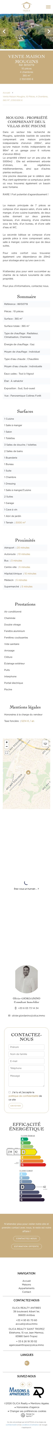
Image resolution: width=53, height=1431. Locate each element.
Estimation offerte (26, 1246)
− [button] (7, 746)
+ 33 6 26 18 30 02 (26, 1341)
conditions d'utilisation (30, 1425)
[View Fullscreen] (7, 753)
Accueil (6, 93)
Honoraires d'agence (28, 1407)
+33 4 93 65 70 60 (26, 1320)
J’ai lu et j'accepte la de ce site (25, 1096)
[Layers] (45, 743)
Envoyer (16, 1106)
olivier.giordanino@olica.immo (28, 1016)
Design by (30, 1415)
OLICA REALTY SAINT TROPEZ (27, 1329)
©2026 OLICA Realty (16, 1403)
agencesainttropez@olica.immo (26, 1345)
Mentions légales (40, 1403)
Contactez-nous (26, 1238)
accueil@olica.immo (26, 1324)
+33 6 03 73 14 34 (28, 1008)
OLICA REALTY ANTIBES (26, 1308)
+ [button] (7, 742)
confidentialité (11, 1425)
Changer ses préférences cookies (28, 1411)
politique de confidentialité (23, 1096)
